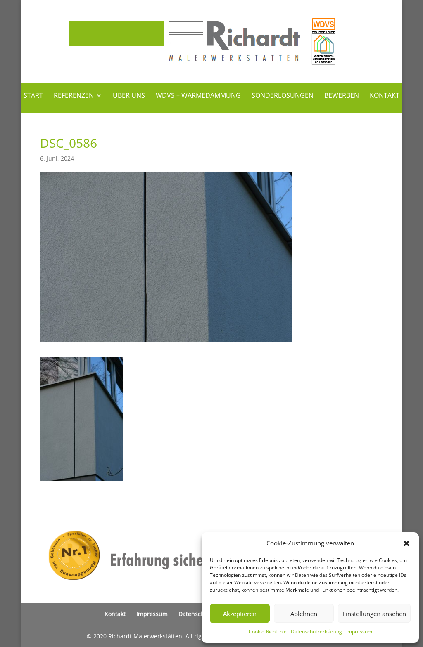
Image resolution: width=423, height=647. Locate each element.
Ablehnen (303, 613)
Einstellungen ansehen (374, 613)
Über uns (129, 96)
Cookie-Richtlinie (268, 631)
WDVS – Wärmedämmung (198, 96)
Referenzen (74, 96)
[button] (406, 543)
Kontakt (384, 96)
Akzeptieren (240, 613)
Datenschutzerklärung (316, 631)
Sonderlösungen (283, 96)
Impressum (359, 631)
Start (33, 96)
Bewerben (341, 96)
